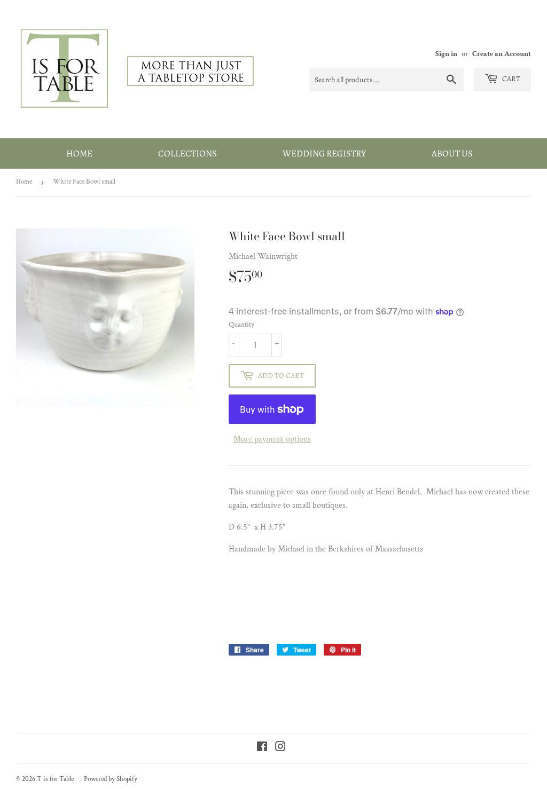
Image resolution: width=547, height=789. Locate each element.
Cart (510, 79)
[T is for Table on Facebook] (262, 748)
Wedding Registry (324, 153)
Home (79, 153)
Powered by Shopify (110, 779)
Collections (187, 153)
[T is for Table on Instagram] (280, 748)
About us (452, 153)
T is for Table (55, 779)
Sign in (446, 54)
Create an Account (501, 54)
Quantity (241, 324)
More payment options (272, 439)
